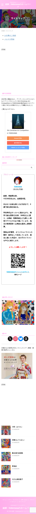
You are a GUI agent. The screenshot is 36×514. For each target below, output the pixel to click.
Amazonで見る (18, 138)
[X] (10, 339)
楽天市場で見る (18, 143)
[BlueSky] (20, 339)
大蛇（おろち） (17, 427)
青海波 (14, 466)
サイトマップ (22, 501)
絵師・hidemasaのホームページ (18, 508)
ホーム (4, 499)
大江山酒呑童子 (17, 479)
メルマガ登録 (9, 39)
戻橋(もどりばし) (18, 440)
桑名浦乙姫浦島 (17, 453)
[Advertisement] (18, 70)
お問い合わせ (24, 499)
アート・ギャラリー (13, 499)
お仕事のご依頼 (10, 35)
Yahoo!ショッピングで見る (18, 147)
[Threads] (26, 339)
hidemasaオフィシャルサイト (18, 505)
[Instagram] (15, 339)
